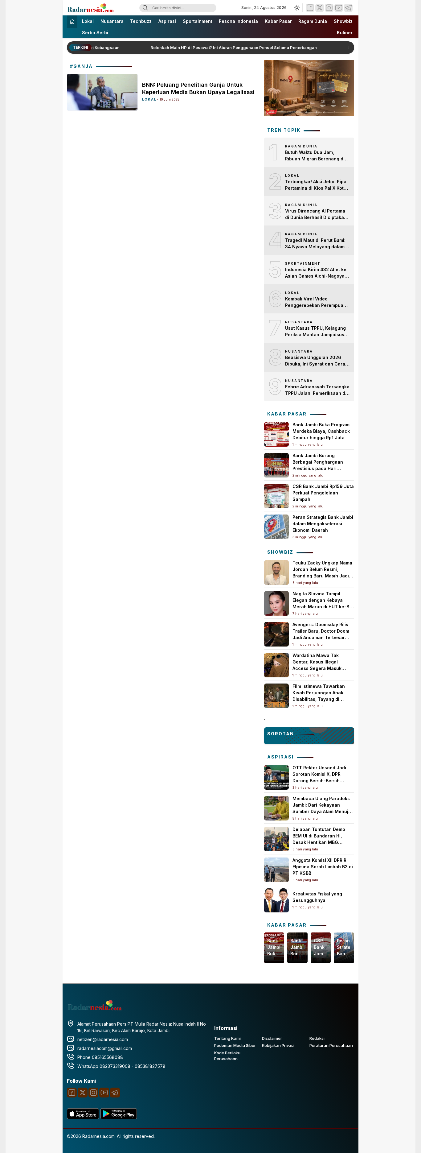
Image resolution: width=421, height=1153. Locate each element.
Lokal (88, 21)
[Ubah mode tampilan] (296, 7)
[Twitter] (319, 8)
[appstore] (83, 1117)
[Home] (72, 21)
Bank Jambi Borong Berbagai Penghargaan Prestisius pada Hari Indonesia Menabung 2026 (297, 947)
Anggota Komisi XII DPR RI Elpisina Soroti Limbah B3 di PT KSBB (322, 867)
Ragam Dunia (312, 21)
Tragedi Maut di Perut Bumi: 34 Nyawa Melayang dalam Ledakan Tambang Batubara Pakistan (316, 244)
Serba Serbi (95, 32)
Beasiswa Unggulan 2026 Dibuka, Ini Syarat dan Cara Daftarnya (315, 361)
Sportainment (197, 21)
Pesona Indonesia (238, 21)
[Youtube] (338, 8)
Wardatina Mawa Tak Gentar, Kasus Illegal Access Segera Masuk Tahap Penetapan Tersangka (316, 668)
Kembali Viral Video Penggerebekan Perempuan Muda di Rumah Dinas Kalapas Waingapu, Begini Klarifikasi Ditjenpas (315, 302)
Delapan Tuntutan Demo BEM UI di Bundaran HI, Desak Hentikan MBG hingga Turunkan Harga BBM (318, 842)
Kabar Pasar (278, 21)
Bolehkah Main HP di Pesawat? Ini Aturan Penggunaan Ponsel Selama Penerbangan (227, 47)
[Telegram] (348, 8)
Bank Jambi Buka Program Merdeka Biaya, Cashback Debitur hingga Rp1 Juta (321, 431)
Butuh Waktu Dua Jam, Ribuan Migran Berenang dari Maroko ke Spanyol (317, 156)
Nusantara (112, 21)
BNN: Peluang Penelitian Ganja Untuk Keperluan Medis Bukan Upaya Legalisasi (198, 88)
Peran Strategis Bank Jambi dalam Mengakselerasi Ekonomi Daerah (322, 524)
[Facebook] (310, 8)
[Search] (145, 8)
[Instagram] (329, 8)
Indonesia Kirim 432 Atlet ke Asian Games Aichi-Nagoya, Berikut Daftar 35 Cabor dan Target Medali (315, 273)
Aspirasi (167, 21)
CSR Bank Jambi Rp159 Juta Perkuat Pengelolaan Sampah (323, 493)
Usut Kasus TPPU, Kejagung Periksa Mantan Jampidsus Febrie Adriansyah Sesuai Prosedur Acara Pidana (315, 331)
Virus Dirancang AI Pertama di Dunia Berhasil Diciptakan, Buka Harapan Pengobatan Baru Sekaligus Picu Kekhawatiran (316, 214)
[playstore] (118, 1117)
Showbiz (343, 21)
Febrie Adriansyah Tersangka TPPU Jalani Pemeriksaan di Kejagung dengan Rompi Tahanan (317, 390)
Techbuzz (141, 21)
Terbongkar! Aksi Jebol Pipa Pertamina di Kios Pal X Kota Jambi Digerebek (315, 185)
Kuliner (345, 32)
